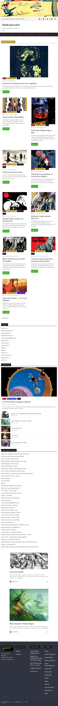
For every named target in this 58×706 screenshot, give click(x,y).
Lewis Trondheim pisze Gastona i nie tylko (15, 19)
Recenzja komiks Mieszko (7, 522)
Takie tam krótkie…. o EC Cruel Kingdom (15, 299)
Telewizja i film (20, 164)
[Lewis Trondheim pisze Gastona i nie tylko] (5, 422)
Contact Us (18, 654)
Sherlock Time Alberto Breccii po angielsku (20, 83)
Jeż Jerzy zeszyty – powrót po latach (10, 458)
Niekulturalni (11, 25)
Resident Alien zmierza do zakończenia (13, 220)
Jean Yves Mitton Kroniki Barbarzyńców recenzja (13, 471)
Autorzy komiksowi (42, 34)
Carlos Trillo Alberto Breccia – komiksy (10, 476)
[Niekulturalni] (29, 1)
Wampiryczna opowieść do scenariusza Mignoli (42, 175)
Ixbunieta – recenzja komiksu (8, 544)
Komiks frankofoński (6, 335)
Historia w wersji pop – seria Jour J (9, 505)
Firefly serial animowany (12, 172)
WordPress (3, 703)
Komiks (4, 78)
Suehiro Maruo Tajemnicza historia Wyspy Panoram (13, 468)
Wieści (18, 78)
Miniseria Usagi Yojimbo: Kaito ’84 (41, 217)
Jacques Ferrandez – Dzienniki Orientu (10, 517)
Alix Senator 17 (15, 435)
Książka (3, 348)
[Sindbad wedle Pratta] (5, 429)
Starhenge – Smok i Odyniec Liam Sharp (10, 539)
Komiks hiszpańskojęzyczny (8, 338)
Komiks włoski (4, 345)
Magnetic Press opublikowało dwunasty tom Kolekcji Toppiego (26, 413)
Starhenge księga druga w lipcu (41, 131)
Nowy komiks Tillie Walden (13, 117)
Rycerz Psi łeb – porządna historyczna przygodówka (14, 537)
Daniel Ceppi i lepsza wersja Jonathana (10, 498)
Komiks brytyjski (5, 333)
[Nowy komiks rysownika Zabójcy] (5, 443)
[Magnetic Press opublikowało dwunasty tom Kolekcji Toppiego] (5, 414)
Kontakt (4, 34)
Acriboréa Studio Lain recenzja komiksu (10, 520)
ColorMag (23, 702)
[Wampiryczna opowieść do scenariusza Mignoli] (43, 159)
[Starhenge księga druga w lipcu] (43, 111)
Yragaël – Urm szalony (6, 495)
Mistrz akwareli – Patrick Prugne (9, 490)
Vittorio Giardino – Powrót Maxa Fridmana (11, 532)
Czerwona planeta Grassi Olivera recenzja (11, 493)
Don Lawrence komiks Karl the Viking (10, 515)
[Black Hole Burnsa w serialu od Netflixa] (15, 243)
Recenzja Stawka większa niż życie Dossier (11, 485)
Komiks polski (30, 34)
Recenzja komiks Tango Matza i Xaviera (10, 512)
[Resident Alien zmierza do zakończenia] (15, 201)
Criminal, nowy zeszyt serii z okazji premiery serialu (42, 260)
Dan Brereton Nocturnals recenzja (9, 510)
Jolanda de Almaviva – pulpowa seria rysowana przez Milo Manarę (17, 473)
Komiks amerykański (11, 78)
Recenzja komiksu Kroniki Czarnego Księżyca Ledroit (14, 461)
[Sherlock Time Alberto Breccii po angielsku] (29, 61)
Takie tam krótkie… (5, 355)
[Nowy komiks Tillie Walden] (15, 104)
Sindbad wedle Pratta (16, 428)
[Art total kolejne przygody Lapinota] (29, 382)
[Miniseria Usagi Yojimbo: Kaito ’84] (43, 201)
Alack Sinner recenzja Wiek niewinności (10, 488)
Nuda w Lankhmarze (6, 500)
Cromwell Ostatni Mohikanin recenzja (10, 502)
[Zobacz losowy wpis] (56, 27)
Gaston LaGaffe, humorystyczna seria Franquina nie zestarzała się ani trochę (19, 546)
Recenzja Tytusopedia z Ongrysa (9, 466)
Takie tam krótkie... (21, 293)
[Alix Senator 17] (5, 436)
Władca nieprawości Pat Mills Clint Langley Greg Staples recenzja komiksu (19, 542)
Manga (2, 350)
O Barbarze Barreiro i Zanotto (8, 529)
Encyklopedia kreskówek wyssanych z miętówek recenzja (15, 524)
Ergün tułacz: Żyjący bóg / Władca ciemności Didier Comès (15, 454)
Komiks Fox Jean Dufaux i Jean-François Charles (12, 456)
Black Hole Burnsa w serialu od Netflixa (14, 260)
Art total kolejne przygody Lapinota (16, 402)
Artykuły (19, 34)
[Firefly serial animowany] (15, 156)
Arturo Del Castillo (5, 480)
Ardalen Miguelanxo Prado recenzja (9, 463)
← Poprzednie (4, 318)
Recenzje (11, 34)
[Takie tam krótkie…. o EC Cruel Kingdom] (15, 285)
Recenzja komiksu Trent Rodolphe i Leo (10, 527)
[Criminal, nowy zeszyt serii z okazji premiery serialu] (43, 243)
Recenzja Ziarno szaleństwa (8, 507)
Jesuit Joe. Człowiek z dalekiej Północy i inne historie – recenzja (16, 534)
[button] (14, 35)
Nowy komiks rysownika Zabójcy (19, 442)
